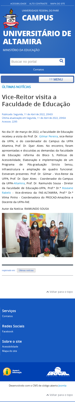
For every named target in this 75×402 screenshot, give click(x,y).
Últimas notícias (16, 87)
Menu (58, 79)
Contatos (38, 69)
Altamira (19, 183)
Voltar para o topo (61, 292)
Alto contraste (38, 3)
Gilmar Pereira (48, 136)
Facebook (7, 331)
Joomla (62, 385)
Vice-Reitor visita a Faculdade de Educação (36, 100)
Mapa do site (57, 3)
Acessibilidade (18, 3)
